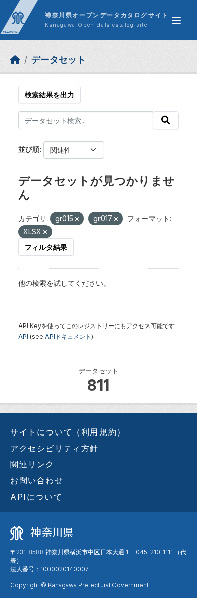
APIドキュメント (68, 336)
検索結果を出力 (49, 94)
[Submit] (166, 120)
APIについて (36, 497)
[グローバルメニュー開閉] (176, 20)
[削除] (77, 219)
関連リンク (32, 464)
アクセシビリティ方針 (54, 448)
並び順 (28, 149)
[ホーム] (15, 59)
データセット (58, 59)
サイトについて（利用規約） (68, 432)
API (23, 336)
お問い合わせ (37, 480)
